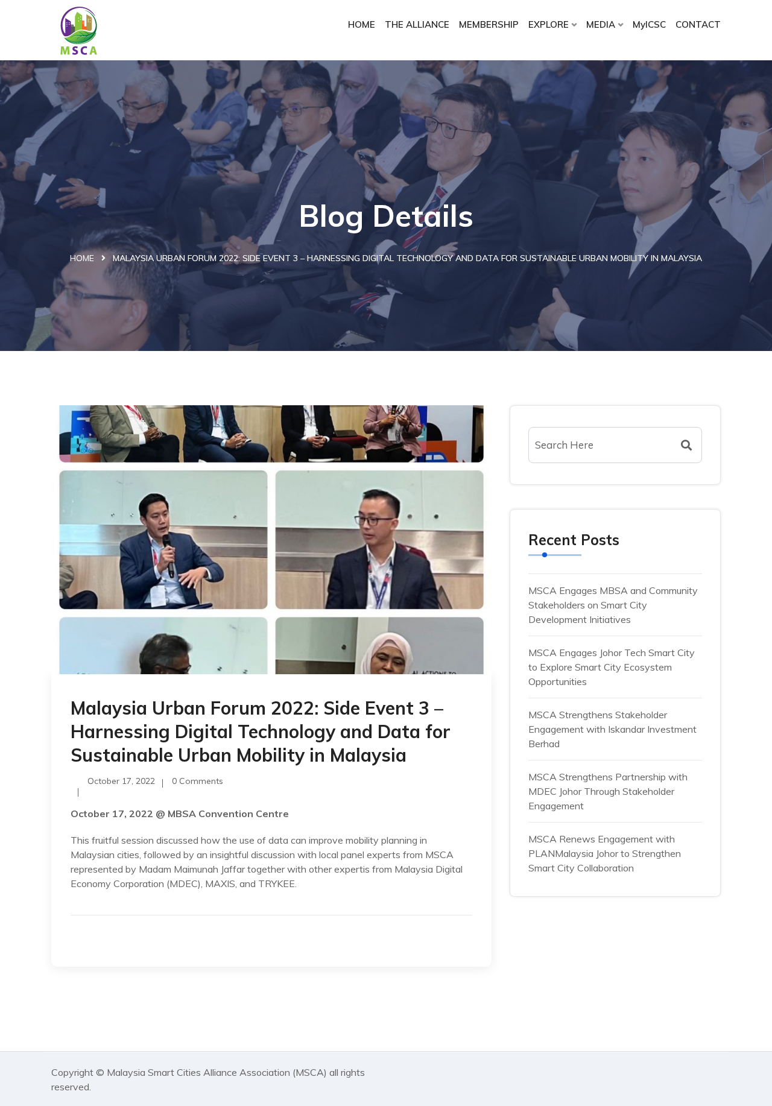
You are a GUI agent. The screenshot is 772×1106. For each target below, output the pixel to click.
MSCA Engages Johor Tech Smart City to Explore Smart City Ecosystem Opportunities (611, 666)
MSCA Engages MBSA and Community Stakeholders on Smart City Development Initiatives (613, 604)
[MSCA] (128, 30)
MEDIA (600, 24)
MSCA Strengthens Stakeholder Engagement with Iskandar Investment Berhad (612, 729)
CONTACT (698, 24)
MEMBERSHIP (489, 24)
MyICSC (649, 24)
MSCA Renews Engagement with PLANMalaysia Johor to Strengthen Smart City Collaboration (604, 853)
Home (82, 258)
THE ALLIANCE (417, 24)
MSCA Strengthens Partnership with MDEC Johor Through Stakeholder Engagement (608, 791)
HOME (361, 24)
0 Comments (197, 781)
